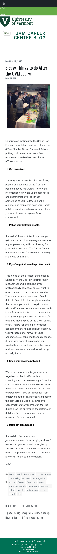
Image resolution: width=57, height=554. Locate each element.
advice (12, 482)
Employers (31, 482)
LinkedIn (20, 490)
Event (11, 474)
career (12, 78)
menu (6, 33)
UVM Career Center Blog (30, 35)
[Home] (16, 25)
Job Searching (43, 474)
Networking (14, 478)
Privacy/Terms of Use (28, 551)
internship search (17, 486)
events (42, 482)
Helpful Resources (25, 474)
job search (46, 486)
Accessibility (28, 549)
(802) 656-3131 (38, 545)
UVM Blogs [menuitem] (4, 3)
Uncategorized (39, 478)
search (12, 494)
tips (19, 494)
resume (26, 478)
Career (21, 482)
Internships (33, 486)
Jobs (11, 490)
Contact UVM (25, 547)
